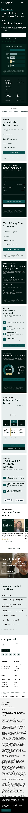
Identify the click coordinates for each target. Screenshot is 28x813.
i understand (6, 810)
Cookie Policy (4, 806)
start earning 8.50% (14, 249)
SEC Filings (22, 696)
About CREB (4, 670)
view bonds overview (14, 379)
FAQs (15, 684)
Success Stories (5, 673)
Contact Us (4, 682)
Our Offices (4, 684)
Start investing (14, 152)
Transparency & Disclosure (7, 706)
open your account (9, 571)
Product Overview (5, 666)
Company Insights (18, 664)
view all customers (14, 548)
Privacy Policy (4, 696)
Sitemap (3, 709)
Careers (16, 666)
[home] (7, 2)
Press (15, 675)
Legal (15, 682)
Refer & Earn (17, 670)
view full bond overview (14, 201)
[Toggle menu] (25, 3)
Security (16, 686)
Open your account (13, 35)
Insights (3, 675)
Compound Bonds (5, 664)
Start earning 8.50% (14, 345)
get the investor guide (14, 205)
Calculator (16, 668)
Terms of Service (14, 696)
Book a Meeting (5, 686)
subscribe (5, 650)
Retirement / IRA (5, 668)
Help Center (17, 673)
